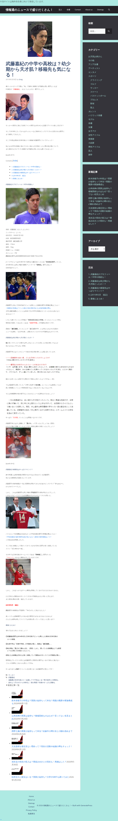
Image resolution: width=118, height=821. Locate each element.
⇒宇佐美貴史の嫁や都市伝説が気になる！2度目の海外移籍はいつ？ (29, 537)
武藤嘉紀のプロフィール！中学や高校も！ (27, 167)
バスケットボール (98, 95)
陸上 (92, 107)
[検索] (108, 31)
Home (31, 796)
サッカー (11, 675)
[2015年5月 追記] (19, 176)
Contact (78, 9)
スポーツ (92, 76)
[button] (109, 9)
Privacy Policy (31, 810)
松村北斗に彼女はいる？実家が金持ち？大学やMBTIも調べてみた (40, 777)
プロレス (94, 99)
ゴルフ (93, 84)
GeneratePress (86, 805)
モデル (91, 119)
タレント (92, 111)
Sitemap (100, 9)
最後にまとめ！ (18, 178)
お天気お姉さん (95, 56)
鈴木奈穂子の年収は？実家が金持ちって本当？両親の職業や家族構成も (100, 181)
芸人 (60, 9)
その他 (91, 60)
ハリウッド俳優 (95, 115)
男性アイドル (94, 146)
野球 (92, 103)
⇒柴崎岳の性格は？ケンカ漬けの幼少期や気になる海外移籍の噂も (28, 308)
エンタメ (92, 72)
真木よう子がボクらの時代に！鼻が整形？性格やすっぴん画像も (31, 682)
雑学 (90, 154)
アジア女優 (93, 64)
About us (89, 9)
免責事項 (31, 813)
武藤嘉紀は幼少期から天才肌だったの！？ (27, 170)
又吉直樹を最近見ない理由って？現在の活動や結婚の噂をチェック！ (42, 746)
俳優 (68, 9)
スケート (94, 91)
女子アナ (92, 131)
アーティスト (94, 68)
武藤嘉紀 (11, 677)
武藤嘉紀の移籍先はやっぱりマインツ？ (26, 173)
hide (15, 160)
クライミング (96, 80)
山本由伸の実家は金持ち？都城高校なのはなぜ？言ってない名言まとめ (100, 191)
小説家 (91, 142)
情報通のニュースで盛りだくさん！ (29, 10)
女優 (90, 127)
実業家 (91, 139)
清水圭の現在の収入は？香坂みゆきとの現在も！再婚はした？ (39, 761)
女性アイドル (94, 135)
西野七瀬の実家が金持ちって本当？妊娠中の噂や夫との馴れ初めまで (42, 731)
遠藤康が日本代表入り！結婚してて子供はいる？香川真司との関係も (33, 680)
